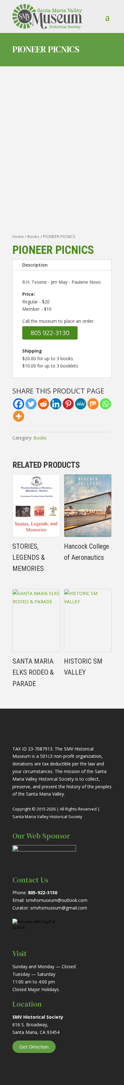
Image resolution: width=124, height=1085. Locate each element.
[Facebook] (18, 403)
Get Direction (34, 1046)
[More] (18, 416)
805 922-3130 (50, 332)
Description (35, 265)
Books (33, 236)
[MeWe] (80, 403)
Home (18, 236)
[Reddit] (43, 403)
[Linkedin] (55, 403)
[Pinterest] (68, 403)
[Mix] (93, 403)
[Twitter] (31, 403)
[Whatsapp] (105, 403)
